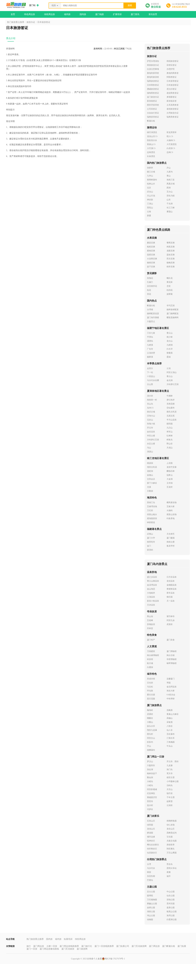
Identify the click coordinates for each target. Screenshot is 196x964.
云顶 (169, 368)
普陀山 (150, 207)
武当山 (150, 192)
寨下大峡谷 (152, 483)
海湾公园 (171, 915)
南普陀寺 (151, 542)
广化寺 (150, 349)
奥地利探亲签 (153, 73)
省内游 (67, 14)
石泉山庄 (151, 821)
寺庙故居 (152, 611)
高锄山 (170, 718)
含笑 (169, 286)
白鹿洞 (150, 667)
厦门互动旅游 (67, 949)
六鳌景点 (151, 321)
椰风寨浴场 (172, 502)
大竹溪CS (151, 148)
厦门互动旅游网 (139, 946)
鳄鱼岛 (170, 439)
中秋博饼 (171, 698)
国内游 (83, 14)
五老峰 (150, 620)
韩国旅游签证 (173, 61)
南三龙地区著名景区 (158, 458)
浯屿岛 (170, 785)
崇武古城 (151, 412)
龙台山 (170, 341)
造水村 (150, 805)
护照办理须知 (153, 61)
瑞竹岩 (170, 793)
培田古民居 (152, 467)
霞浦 (169, 357)
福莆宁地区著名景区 (158, 328)
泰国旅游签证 (173, 109)
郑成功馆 (151, 679)
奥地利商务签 (173, 73)
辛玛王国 (171, 305)
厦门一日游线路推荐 (104, 946)
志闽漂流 (151, 152)
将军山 (170, 432)
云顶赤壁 (151, 353)
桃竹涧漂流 (152, 132)
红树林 (170, 435)
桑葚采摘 (151, 243)
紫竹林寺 (171, 616)
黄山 (169, 176)
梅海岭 (150, 710)
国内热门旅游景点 (157, 163)
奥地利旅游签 (153, 77)
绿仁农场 (171, 825)
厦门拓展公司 (122, 946)
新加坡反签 (172, 101)
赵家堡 (170, 801)
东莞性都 (151, 876)
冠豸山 (170, 475)
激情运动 (152, 127)
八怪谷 (170, 726)
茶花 (149, 294)
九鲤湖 (170, 345)
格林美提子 (152, 773)
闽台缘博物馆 (153, 655)
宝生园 (170, 837)
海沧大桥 (171, 691)
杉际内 (150, 742)
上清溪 (170, 463)
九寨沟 (170, 172)
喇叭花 (170, 278)
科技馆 (150, 659)
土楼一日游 (51, 946)
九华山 (150, 176)
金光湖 (170, 380)
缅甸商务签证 (153, 93)
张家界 (150, 168)
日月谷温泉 (172, 577)
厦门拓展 (181, 946)
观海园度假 (152, 518)
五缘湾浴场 (152, 506)
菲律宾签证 (172, 65)
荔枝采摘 (171, 254)
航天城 (150, 663)
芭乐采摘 (171, 258)
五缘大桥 (171, 506)
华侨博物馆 (172, 659)
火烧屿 (170, 510)
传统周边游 (49, 14)
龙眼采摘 (171, 251)
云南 (149, 211)
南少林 (170, 337)
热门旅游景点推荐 (15, 22)
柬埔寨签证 (172, 97)
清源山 (150, 451)
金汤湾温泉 (152, 585)
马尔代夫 (151, 868)
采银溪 (170, 722)
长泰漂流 (151, 156)
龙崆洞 (150, 471)
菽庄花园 (151, 698)
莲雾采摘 (151, 254)
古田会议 (151, 479)
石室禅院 (151, 793)
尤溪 (149, 487)
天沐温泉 (151, 605)
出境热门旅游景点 (157, 859)
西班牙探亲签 (153, 105)
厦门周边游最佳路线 (49, 949)
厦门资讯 (135, 14)
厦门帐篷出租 (168, 946)
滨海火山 (151, 416)
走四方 (150, 368)
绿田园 (150, 825)
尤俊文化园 (172, 841)
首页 (13, 14)
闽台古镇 (171, 655)
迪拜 (169, 876)
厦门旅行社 (86, 946)
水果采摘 (152, 237)
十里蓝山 (151, 376)
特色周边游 (29, 14)
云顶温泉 (151, 597)
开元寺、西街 (173, 761)
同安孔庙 (171, 620)
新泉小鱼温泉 (153, 601)
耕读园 (150, 833)
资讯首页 (153, 14)
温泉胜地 (152, 572)
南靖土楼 (171, 542)
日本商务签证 (153, 85)
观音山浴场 (172, 514)
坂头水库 (151, 726)
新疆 (149, 215)
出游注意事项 (153, 69)
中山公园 (171, 891)
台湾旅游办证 (173, 113)
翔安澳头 (171, 849)
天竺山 (170, 789)
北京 (149, 188)
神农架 (150, 199)
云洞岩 (170, 805)
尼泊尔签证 (172, 89)
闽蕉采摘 (171, 247)
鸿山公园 (151, 915)
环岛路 (150, 691)
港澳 (169, 872)
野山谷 (170, 443)
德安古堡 (171, 777)
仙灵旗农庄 (152, 853)
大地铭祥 (151, 593)
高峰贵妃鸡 (172, 833)
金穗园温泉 (172, 585)
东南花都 (171, 404)
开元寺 (150, 428)
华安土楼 (151, 435)
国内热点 (152, 300)
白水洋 (170, 349)
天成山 (170, 447)
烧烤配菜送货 (153, 313)
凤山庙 (150, 616)
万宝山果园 (172, 853)
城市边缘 (151, 837)
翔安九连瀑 (152, 730)
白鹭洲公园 (172, 919)
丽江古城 (151, 172)
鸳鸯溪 (170, 353)
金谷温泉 (151, 432)
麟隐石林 (171, 471)
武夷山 (150, 534)
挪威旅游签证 (153, 89)
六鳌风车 (151, 765)
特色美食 (152, 635)
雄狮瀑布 (151, 750)
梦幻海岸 (171, 400)
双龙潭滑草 (172, 132)
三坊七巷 (151, 333)
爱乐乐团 (151, 694)
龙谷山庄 (171, 829)
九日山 (170, 428)
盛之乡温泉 (152, 577)
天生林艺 (171, 534)
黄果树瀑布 (152, 180)
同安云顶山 (172, 372)
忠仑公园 (151, 891)
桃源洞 (150, 463)
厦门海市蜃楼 (153, 317)
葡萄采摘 (171, 243)
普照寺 (150, 801)
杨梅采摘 (171, 262)
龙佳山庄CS (152, 136)
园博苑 (150, 895)
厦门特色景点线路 (158, 229)
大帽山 (150, 722)
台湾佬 (150, 309)
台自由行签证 (153, 113)
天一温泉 (171, 601)
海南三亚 (171, 180)
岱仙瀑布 (171, 408)
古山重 (150, 384)
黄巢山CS (151, 144)
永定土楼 (151, 443)
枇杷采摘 (151, 247)
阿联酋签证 (172, 77)
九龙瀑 (170, 765)
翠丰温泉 (171, 593)
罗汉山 (150, 761)
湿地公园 (171, 899)
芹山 (149, 746)
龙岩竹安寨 (172, 467)
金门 (149, 546)
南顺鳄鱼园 (172, 821)
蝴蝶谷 (150, 718)
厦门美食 (171, 640)
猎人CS (170, 136)
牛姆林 (170, 396)
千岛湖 (170, 203)
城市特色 (152, 674)
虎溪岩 (170, 624)
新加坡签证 (152, 101)
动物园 (150, 919)
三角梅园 (171, 742)
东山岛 (150, 404)
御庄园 (170, 597)
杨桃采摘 (151, 262)
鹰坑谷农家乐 (153, 845)
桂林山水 (151, 184)
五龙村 (170, 487)
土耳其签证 (152, 109)
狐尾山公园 (172, 911)
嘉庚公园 (171, 907)
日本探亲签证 (173, 81)
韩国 (149, 872)
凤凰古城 (171, 184)
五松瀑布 (171, 734)
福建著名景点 (154, 529)
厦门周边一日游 (155, 756)
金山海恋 (151, 589)
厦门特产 (151, 640)
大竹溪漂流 (172, 144)
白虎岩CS (171, 148)
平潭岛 (150, 337)
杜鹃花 (170, 290)
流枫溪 (170, 710)
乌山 (149, 447)
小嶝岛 (150, 785)
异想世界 (171, 845)
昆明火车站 (172, 868)
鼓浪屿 (150, 550)
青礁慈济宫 (152, 797)
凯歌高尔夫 (152, 140)
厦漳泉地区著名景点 (158, 391)
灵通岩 (150, 714)
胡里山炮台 (152, 514)
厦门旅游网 (82, 949)
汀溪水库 (171, 738)
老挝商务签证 (173, 93)
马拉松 (150, 687)
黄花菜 (170, 282)
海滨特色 (152, 497)
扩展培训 (117, 14)
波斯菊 (170, 294)
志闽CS (170, 152)
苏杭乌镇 (171, 195)
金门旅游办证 (153, 97)
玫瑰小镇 (151, 424)
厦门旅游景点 (154, 705)
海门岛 (170, 769)
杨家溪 (150, 357)
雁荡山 (170, 211)
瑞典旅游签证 (153, 81)
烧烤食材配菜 (173, 309)
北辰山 (150, 420)
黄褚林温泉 (172, 589)
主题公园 (152, 886)
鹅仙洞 (150, 777)
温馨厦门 (171, 679)
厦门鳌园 (171, 538)
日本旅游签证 (43, 22)
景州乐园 (171, 903)
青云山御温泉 (153, 581)
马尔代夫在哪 (153, 380)
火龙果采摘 (152, 258)
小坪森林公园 (173, 781)
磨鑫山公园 (152, 903)
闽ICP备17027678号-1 (115, 959)
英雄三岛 (151, 502)
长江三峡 (171, 207)
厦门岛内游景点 (157, 564)
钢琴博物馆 (172, 663)
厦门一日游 (31, 949)
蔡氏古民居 (172, 412)
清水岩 (150, 396)
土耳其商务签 (173, 105)
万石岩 (150, 510)
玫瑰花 (150, 278)
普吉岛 (170, 864)
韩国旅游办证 (153, 65)
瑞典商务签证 (173, 117)
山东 (169, 199)
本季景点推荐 (154, 363)
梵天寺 (170, 773)
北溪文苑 (171, 416)
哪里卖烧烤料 (173, 317)
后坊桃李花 (152, 286)
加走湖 (150, 769)
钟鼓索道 (151, 522)
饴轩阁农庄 (152, 849)
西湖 (169, 188)
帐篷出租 (151, 121)
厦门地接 (99, 14)
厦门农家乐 (153, 816)
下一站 (150, 372)
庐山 (169, 168)
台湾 (149, 864)
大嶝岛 (150, 781)
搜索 (130, 5)
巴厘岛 (150, 880)
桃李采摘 (171, 266)
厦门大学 (151, 538)
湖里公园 (151, 911)
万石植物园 (152, 899)
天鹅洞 (150, 491)
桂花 (149, 290)
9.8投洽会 (171, 694)
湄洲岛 (150, 341)
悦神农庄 (151, 841)
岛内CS (150, 408)
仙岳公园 (171, 895)
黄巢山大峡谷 (173, 714)
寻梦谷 (150, 809)
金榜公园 (151, 907)
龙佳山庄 (151, 829)
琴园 (169, 683)
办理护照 (171, 69)
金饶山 (150, 475)
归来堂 (150, 628)
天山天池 (151, 195)
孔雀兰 (150, 282)
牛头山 (170, 746)
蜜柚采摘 (151, 251)
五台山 (170, 192)
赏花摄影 (152, 273)
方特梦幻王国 (173, 384)
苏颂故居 (151, 624)
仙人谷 (170, 730)
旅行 (28, 946)
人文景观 (152, 646)
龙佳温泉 (171, 581)
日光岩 (150, 683)
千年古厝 (171, 797)
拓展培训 (68, 939)
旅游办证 (30, 22)
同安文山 (151, 738)
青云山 (170, 333)
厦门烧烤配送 (173, 313)
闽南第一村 (152, 400)
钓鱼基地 (171, 518)
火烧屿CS (171, 140)
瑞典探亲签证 (153, 117)
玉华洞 (170, 483)
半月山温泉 (172, 420)
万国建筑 (151, 651)
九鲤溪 (150, 345)
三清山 (150, 203)
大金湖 (170, 479)
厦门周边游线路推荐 (69, 946)
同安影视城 (152, 789)
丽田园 (170, 424)
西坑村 (150, 734)
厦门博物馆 (172, 651)
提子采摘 (151, 266)
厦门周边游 (38, 946)
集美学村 (171, 546)
